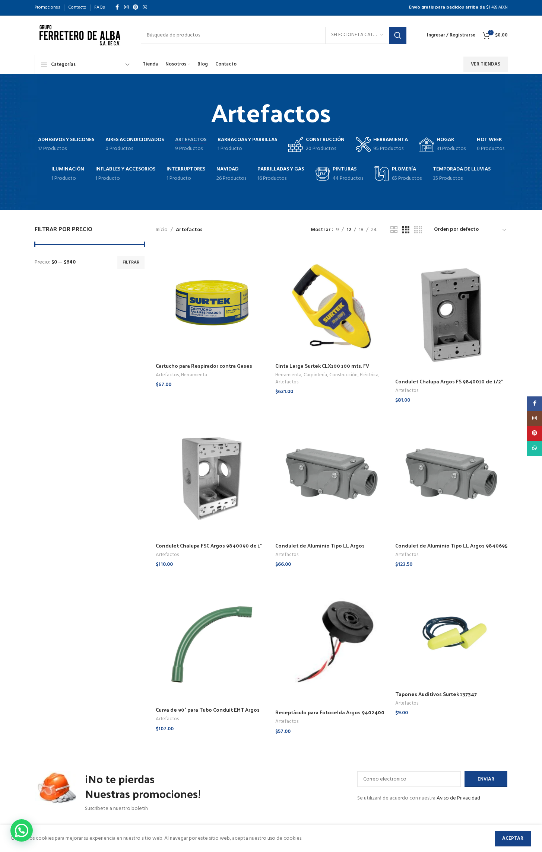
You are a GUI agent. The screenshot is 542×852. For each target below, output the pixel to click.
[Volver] (202, 111)
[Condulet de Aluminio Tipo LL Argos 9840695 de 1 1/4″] (451, 475)
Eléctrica (369, 375)
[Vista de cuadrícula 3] (405, 230)
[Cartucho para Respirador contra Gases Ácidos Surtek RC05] (212, 302)
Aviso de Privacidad (458, 798)
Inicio (162, 230)
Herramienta (194, 375)
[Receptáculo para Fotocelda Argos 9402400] (331, 640)
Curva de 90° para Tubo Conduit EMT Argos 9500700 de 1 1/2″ (208, 713)
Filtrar (131, 262)
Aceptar (512, 838)
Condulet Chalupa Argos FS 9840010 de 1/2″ (449, 381)
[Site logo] (80, 35)
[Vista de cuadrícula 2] (393, 230)
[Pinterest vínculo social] (135, 7)
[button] (21, 830)
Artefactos (167, 375)
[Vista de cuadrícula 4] (418, 230)
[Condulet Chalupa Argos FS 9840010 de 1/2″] (451, 310)
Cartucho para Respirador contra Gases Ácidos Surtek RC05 (204, 369)
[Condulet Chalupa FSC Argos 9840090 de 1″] (212, 475)
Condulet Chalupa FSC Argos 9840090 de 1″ (209, 545)
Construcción (343, 375)
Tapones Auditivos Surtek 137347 (436, 694)
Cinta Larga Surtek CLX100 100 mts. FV (322, 365)
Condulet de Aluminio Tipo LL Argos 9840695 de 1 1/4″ (451, 549)
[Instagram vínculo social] (126, 7)
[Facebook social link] (117, 7)
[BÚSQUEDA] (397, 35)
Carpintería (315, 375)
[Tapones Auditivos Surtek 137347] (451, 631)
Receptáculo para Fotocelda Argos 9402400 (329, 712)
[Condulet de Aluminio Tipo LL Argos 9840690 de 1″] (331, 475)
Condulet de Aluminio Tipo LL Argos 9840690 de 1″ (320, 549)
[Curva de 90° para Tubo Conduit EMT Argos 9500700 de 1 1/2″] (212, 639)
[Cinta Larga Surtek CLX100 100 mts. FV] (331, 302)
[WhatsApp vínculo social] (144, 7)
